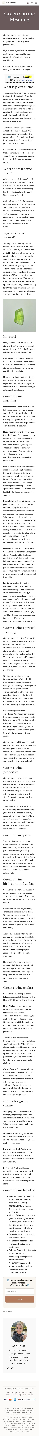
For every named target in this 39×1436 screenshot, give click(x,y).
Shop (30, 80)
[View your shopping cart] (28, 3)
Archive (11, 1393)
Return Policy (13, 1395)
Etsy (23, 80)
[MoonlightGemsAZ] (9, 3)
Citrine (9, 1311)
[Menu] (36, 3)
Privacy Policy (23, 1393)
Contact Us (27, 1395)
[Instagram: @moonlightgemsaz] (7, 1368)
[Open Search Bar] (32, 3)
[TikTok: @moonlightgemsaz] (12, 1368)
